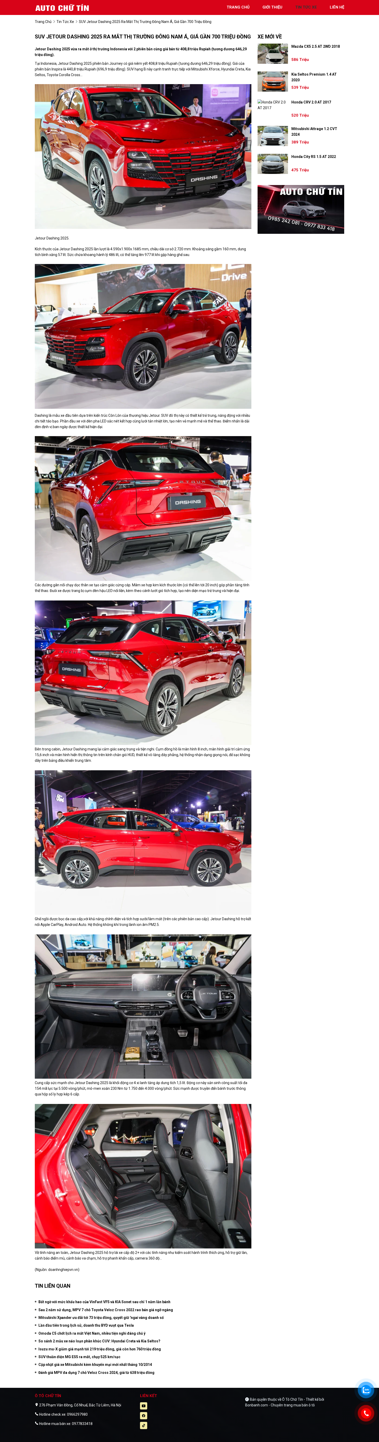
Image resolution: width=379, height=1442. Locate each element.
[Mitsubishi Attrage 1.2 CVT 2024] (273, 136)
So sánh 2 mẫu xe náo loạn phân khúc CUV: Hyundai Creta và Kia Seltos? (99, 1341)
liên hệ (337, 7)
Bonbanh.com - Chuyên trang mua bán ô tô (280, 1405)
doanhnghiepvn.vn (63, 1270)
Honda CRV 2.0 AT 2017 (311, 102)
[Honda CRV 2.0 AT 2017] (273, 105)
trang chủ (238, 7)
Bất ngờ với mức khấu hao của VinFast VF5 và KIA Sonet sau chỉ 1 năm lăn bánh (104, 1302)
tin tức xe (306, 7)
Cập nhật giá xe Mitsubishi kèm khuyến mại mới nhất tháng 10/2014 (95, 1365)
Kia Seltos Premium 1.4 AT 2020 (314, 77)
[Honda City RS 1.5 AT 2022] (273, 164)
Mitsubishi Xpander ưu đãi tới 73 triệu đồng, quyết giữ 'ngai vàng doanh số (101, 1318)
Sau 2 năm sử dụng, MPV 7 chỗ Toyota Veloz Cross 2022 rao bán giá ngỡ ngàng (105, 1310)
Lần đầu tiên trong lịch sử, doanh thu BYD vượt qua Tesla (86, 1325)
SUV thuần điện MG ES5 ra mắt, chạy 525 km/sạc (79, 1357)
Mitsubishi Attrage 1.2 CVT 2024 (314, 132)
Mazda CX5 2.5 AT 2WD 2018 (315, 46)
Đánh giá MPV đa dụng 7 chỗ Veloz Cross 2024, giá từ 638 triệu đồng (96, 1373)
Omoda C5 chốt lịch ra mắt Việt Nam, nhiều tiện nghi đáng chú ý (91, 1333)
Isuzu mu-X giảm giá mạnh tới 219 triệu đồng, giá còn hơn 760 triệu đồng (99, 1349)
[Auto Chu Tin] (63, 7)
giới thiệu (272, 7)
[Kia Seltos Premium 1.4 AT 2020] (273, 81)
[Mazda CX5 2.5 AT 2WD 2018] (273, 54)
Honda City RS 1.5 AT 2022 (313, 157)
